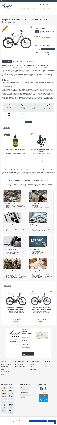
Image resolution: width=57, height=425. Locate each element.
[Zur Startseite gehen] (7, 5)
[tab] (7, 61)
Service (3, 361)
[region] (28, 148)
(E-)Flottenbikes (4, 366)
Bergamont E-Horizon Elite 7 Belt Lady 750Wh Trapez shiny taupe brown (41, 308)
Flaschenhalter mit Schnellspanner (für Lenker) (41, 150)
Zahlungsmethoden (7, 384)
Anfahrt (45, 364)
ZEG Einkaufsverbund (20, 366)
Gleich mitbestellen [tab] (6, 127)
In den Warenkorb (48, 49)
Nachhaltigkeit (33, 369)
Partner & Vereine (19, 364)
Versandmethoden (25, 384)
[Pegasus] (54, 21)
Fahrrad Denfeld (35, 361)
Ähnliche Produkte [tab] (7, 285)
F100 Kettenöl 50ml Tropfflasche (15, 149)
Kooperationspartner (21, 361)
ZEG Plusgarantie (5, 373)
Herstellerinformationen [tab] (19, 61)
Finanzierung (4, 367)
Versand (45, 366)
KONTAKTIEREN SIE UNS (27, 353)
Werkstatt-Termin (5, 371)
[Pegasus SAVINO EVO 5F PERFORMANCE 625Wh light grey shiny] (17, 39)
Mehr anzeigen (29, 121)
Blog (31, 366)
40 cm (37, 32)
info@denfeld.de (25, 348)
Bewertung (32, 364)
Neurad (2, 369)
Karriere (31, 367)
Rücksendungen (47, 367)
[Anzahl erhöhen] (39, 49)
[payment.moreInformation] (4, 393)
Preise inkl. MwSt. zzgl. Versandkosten (41, 45)
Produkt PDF (39, 52)
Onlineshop (47, 361)
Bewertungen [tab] (31, 61)
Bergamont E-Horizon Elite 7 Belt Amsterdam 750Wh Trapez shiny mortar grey (16, 308)
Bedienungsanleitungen (6, 364)
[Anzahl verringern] (35, 49)
